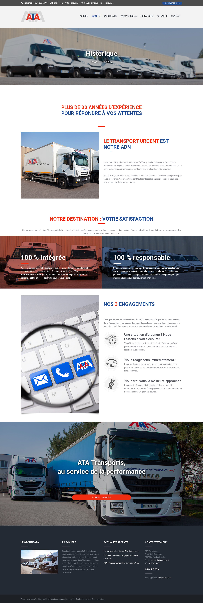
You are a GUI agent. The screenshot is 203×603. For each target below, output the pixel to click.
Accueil (95, 62)
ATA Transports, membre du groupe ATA (121, 563)
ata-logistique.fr (106, 2)
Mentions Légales (58, 599)
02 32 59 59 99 (41, 2)
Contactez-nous (172, 3)
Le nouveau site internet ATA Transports (121, 551)
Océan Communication (95, 599)
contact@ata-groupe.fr (69, 2)
